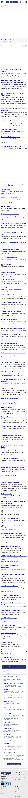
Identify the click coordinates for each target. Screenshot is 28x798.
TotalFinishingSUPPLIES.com (12, 676)
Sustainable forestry (7, 642)
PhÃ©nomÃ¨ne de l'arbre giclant (12, 533)
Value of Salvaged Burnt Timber (10, 371)
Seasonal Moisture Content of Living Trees (13, 242)
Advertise (17, 794)
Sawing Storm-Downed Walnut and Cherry (13, 353)
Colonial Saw (7, 713)
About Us (17, 791)
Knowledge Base (9, 39)
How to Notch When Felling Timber (11, 435)
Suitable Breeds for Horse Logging (11, 311)
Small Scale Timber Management (10, 137)
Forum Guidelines (20, 777)
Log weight (4, 287)
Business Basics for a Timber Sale (11, 398)
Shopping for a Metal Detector (10, 249)
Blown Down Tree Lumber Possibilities (12, 467)
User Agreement (19, 774)
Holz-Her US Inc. (8, 734)
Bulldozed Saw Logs (7, 417)
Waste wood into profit (7, 650)
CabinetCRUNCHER (9, 752)
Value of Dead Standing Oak (9, 343)
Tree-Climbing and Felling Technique (12, 182)
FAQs (2, 791)
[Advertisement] (14, 23)
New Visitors (18, 789)
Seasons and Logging (7, 294)
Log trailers (6, 206)
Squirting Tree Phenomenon (11, 546)
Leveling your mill (8, 510)
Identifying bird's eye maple (9, 618)
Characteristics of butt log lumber (11, 610)
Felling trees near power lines (9, 129)
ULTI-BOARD (7, 743)
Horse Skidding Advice (7, 279)
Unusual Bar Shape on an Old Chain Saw (13, 362)
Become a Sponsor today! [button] (14, 764)
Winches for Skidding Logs (11, 197)
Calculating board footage (10, 518)
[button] (2, 784)
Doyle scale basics (6, 494)
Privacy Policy (19, 779)
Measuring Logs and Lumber (9, 586)
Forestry (16, 39)
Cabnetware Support (9, 695)
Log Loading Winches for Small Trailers (14, 328)
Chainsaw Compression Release (10, 482)
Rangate (6, 670)
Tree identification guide (8, 625)
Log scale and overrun (7, 657)
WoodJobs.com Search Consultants (13, 683)
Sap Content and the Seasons (10, 214)
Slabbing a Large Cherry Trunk (12, 334)
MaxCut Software (8, 722)
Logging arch (7, 264)
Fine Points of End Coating (9, 257)
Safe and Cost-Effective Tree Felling (11, 146)
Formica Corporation (9, 728)
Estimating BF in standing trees (10, 595)
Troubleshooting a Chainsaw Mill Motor (12, 120)
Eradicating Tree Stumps (8, 272)
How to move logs (8, 407)
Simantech (6, 689)
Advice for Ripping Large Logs (12, 302)
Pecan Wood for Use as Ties (9, 458)
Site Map (3, 789)
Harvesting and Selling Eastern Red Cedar (13, 223)
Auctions (17, 796)
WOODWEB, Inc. (8, 701)
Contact (3, 794)
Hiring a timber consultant (8, 633)
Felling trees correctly (9, 475)
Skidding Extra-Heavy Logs (9, 319)
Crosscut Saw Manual (7, 388)
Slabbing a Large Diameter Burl (12, 526)
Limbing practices (6, 189)
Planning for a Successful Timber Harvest (13, 426)
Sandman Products (9, 707)
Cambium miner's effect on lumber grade (13, 603)
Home (2, 39)
